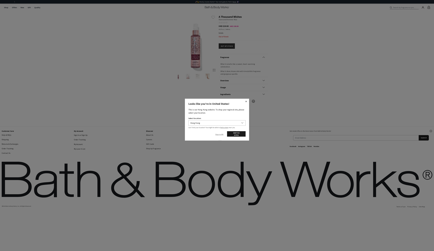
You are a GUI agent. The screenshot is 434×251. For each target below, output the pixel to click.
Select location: (194, 118)
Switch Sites (236, 134)
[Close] (246, 101)
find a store (224, 128)
